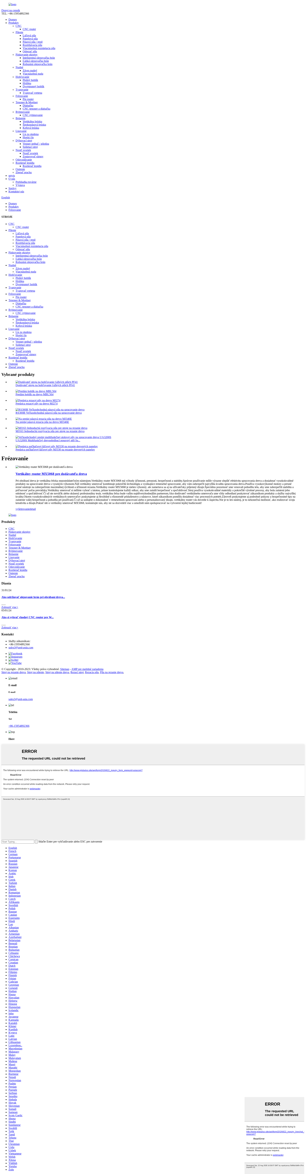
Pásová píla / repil (32, 41)
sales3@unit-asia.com (20, 647)
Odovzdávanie (24, 159)
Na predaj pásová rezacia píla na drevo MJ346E (42, 421)
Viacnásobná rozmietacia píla (39, 48)
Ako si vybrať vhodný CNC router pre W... (27, 617)
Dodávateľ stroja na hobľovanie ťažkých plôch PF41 (45, 385)
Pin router (28, 99)
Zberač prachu (24, 172)
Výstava (20, 185)
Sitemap (64, 669)
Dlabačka (28, 105)
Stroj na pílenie (35, 672)
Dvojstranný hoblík (33, 86)
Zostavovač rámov (33, 156)
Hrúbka (27, 83)
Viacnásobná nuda (33, 73)
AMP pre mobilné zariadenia (87, 669)
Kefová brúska (31, 127)
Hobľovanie (22, 76)
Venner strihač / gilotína (36, 143)
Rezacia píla (92, 672)
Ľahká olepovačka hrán (36, 60)
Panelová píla (30, 38)
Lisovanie (21, 130)
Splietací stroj (30, 146)
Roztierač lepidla (25, 162)
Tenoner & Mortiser (27, 102)
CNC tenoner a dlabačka (36, 108)
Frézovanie (22, 95)
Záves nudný (30, 70)
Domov (12, 19)
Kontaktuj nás (16, 191)
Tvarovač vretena (32, 92)
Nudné (19, 67)
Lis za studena (31, 134)
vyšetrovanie (23, 508)
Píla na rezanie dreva (111, 672)
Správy (12, 188)
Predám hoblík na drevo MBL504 (34, 394)
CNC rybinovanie (33, 115)
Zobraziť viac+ (9, 607)
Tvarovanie (22, 89)
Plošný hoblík (30, 80)
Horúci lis (28, 137)
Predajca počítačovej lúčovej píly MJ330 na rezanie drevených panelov (55, 449)
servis (11, 175)
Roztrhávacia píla (32, 45)
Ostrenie (20, 169)
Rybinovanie (23, 111)
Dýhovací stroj (24, 140)
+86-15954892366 (18, 725)
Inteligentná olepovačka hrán (39, 57)
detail (33, 508)
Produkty (13, 22)
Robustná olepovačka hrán (37, 64)
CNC (19, 25)
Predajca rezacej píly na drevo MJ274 (37, 403)
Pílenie (19, 32)
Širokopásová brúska (34, 124)
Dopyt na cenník (10, 10)
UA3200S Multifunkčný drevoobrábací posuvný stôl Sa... (48, 440)
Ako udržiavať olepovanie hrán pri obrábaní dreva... (33, 597)
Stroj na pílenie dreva (57, 672)
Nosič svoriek (23, 150)
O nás (11, 178)
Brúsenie (21, 118)
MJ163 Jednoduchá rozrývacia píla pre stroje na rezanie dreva (50, 431)
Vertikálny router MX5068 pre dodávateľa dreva (51, 474)
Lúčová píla (29, 35)
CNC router (29, 29)
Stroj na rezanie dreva (13, 672)
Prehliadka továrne (26, 181)
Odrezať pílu (30, 51)
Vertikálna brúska (32, 121)
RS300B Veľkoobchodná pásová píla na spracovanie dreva (49, 412)
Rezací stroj (77, 672)
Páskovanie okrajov (27, 54)
